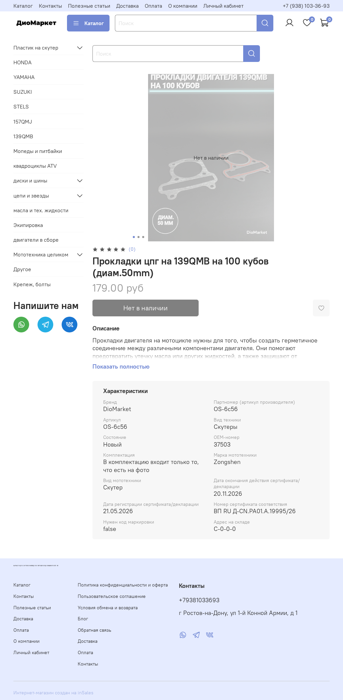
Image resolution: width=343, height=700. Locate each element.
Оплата (153, 5)
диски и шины (30, 180)
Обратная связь (94, 630)
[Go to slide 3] (143, 237)
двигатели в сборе (36, 239)
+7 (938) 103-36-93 (306, 5)
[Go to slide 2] (138, 237)
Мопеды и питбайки (37, 151)
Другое (22, 269)
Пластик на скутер (35, 47)
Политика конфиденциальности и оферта (123, 585)
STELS (21, 106)
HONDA (22, 62)
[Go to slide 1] (134, 237)
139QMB (23, 136)
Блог (83, 619)
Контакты (50, 5)
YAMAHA (24, 77)
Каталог (23, 5)
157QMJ (22, 121)
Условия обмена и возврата (108, 608)
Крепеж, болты (32, 284)
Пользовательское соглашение (112, 596)
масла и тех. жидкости (40, 210)
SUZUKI (22, 91)
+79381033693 (199, 600)
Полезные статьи (89, 5)
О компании (182, 5)
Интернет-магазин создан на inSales (53, 693)
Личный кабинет (223, 5)
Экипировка (28, 225)
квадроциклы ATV (35, 165)
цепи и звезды (31, 195)
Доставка (127, 5)
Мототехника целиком (40, 254)
